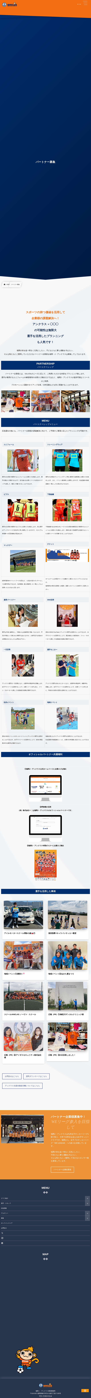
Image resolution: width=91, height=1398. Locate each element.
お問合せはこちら (12, 1076)
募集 (2, 1218)
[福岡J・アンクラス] (10, 4)
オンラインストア (6, 1223)
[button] (85, 3)
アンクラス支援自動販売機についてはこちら (22, 1086)
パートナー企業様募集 (62, 1170)
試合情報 (4, 1208)
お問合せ (4, 1228)
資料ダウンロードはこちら (36, 1076)
